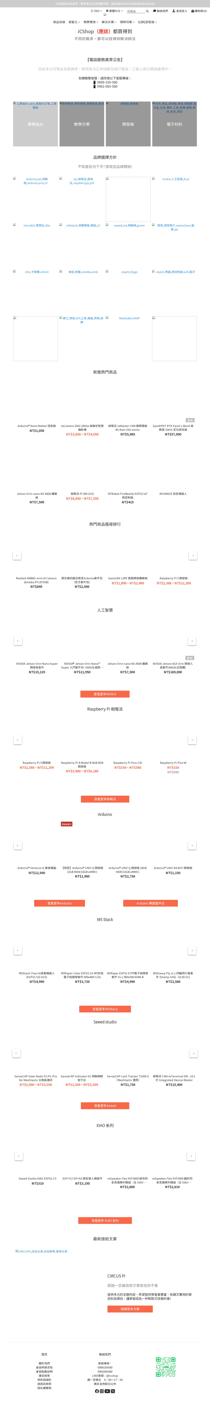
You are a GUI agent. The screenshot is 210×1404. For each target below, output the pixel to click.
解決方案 (108, 22)
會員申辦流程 (44, 1367)
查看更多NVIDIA (105, 694)
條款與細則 (44, 1380)
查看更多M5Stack (105, 1009)
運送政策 (44, 1376)
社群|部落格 (146, 22)
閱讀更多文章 (130, 1309)
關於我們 (44, 1363)
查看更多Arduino (59, 903)
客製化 (73, 22)
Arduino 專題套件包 (150, 903)
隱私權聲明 (44, 1388)
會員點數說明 (44, 1371)
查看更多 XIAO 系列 (105, 1220)
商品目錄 (59, 22)
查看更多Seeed (105, 1105)
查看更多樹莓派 (105, 799)
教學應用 (90, 22)
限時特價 (126, 22)
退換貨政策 (44, 1384)
